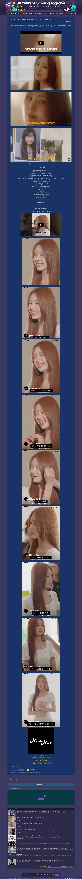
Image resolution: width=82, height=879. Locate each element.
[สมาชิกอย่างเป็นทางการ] (33, 769)
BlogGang (9, 875)
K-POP (49, 866)
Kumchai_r (13, 772)
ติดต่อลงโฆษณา (71, 875)
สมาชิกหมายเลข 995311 (34, 772)
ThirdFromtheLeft (20, 838)
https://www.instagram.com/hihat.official (43, 758)
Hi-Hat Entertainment (55, 866)
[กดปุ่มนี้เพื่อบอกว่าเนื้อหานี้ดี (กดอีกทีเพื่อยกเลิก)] (12, 770)
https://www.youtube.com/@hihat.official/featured (43, 762)
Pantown (19, 875)
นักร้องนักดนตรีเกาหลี (65, 866)
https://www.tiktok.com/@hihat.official (42, 763)
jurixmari (31, 769)
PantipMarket (14, 875)
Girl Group (72, 866)
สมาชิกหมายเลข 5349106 (22, 772)
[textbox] (40, 13)
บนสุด (10, 878)
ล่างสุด (14, 878)
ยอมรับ (57, 874)
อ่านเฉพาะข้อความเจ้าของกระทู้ (22, 878)
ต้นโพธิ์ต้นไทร (19, 850)
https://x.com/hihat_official (41, 760)
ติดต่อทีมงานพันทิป (64, 875)
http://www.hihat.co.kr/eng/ (44, 757)
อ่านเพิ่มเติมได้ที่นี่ (50, 874)
